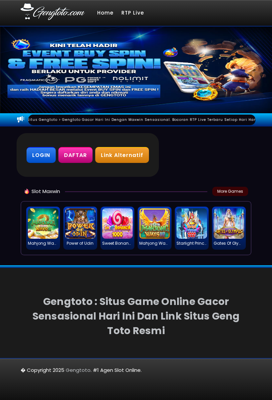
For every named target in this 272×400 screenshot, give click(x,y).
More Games (230, 191)
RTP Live (132, 12)
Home (105, 12)
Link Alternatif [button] (122, 155)
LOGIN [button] (41, 155)
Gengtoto (78, 370)
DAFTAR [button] (75, 155)
